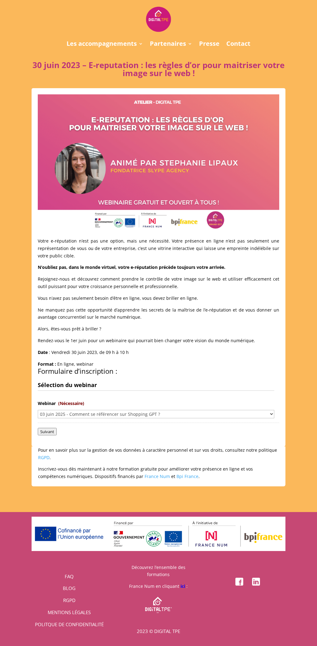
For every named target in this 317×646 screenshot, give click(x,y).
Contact (238, 44)
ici (182, 586)
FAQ (69, 576)
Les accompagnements (102, 44)
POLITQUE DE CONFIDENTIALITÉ (69, 624)
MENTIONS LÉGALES (69, 612)
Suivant (47, 431)
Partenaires (168, 44)
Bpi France (187, 476)
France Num (157, 476)
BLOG (69, 588)
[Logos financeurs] (158, 549)
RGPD (44, 457)
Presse (209, 44)
